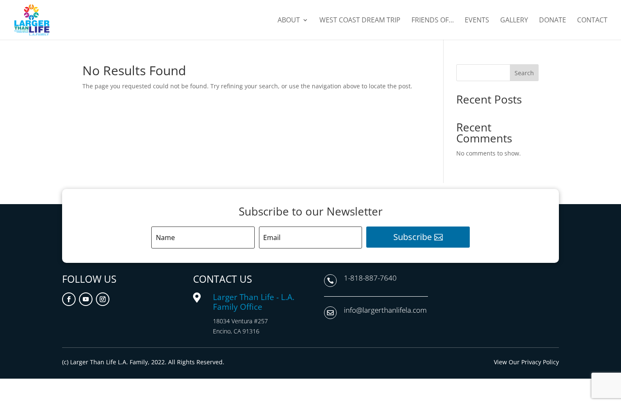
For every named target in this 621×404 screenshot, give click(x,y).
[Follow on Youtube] (86, 299)
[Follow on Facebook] (69, 299)
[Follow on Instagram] (102, 299)
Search (524, 73)
